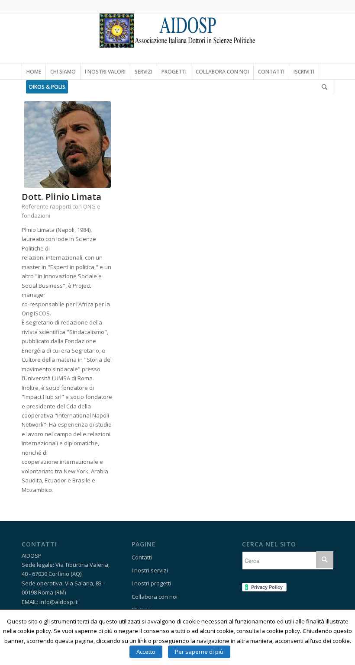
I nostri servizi (150, 570)
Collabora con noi (155, 597)
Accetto (145, 651)
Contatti (142, 557)
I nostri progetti (151, 583)
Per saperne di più (199, 651)
